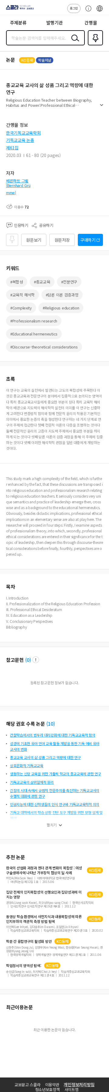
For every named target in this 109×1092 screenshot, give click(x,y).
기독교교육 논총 (20, 140)
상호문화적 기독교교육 (26, 765)
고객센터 (87, 11)
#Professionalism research (33, 321)
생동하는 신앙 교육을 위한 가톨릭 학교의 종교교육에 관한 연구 (55, 773)
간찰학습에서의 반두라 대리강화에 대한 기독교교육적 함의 (52, 734)
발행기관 (54, 22)
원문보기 (33, 240)
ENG (99, 11)
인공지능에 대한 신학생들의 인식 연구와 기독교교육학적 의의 (54, 804)
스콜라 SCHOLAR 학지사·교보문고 (18, 9)
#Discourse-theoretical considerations (44, 347)
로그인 (74, 8)
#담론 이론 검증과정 (62, 295)
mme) (11, 192)
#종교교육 (42, 282)
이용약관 (52, 1084)
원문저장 (62, 240)
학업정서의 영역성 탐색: (23, 965)
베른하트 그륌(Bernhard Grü (18, 183)
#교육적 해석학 (22, 295)
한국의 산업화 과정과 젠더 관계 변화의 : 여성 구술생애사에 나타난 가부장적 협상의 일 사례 (44, 870)
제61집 (12, 148)
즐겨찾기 (94, 44)
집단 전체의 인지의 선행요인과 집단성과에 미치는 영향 (43, 894)
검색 (74, 42)
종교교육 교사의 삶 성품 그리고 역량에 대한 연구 (45, 757)
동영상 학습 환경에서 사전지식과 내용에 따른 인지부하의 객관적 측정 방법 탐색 (43, 919)
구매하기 (88, 240)
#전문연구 (69, 282)
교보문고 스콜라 (28, 1084)
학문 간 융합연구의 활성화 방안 (28, 941)
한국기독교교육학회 (23, 133)
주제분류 (18, 22)
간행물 (90, 22)
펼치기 (101, 107)
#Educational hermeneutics (34, 334)
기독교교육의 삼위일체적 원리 (32, 782)
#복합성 (16, 282)
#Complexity (21, 308)
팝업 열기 (35, 659)
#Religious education (61, 308)
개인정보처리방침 (79, 1084)
